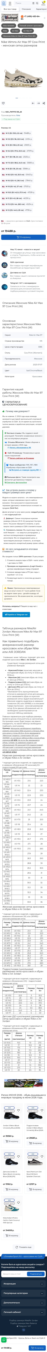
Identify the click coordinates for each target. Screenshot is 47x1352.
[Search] (37, 3)
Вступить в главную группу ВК (25, 470)
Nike (5, 31)
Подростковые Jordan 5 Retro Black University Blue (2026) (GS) (35, 1128)
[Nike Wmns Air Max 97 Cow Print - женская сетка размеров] (23, 74)
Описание (26, 9)
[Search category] (33, 3)
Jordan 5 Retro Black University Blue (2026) (11, 1127)
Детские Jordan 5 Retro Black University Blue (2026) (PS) (11, 1174)
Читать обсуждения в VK (20, 447)
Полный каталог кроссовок (31, 26)
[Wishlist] (18, 1110)
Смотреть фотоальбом (17, 482)
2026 (9, 1107)
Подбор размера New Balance (23, 1323)
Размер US (6, 128)
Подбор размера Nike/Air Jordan (23, 1320)
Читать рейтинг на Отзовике (21, 458)
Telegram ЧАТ (25, 1326)
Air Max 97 (28, 31)
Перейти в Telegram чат (17, 615)
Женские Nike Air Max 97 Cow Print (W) (19, 36)
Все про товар (10, 9)
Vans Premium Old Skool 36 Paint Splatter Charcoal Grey (34, 1174)
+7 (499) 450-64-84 (30, 17)
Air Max (15, 31)
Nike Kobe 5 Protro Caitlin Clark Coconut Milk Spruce (11, 1220)
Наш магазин (8, 26)
